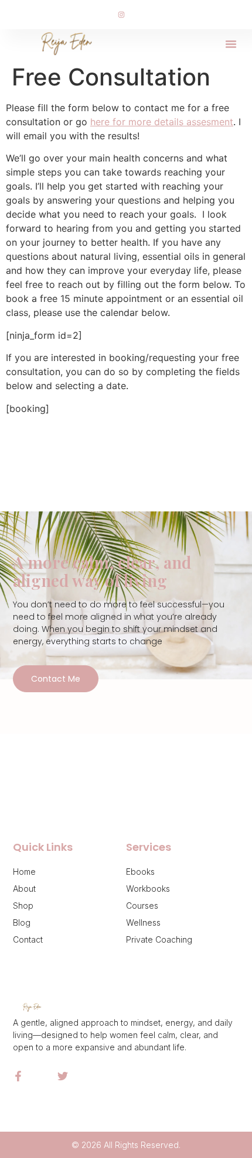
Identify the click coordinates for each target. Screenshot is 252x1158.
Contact (28, 939)
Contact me (55, 679)
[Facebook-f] (18, 1076)
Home (24, 872)
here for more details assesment (161, 122)
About (24, 889)
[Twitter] (62, 1076)
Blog (21, 922)
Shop (23, 905)
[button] (231, 44)
